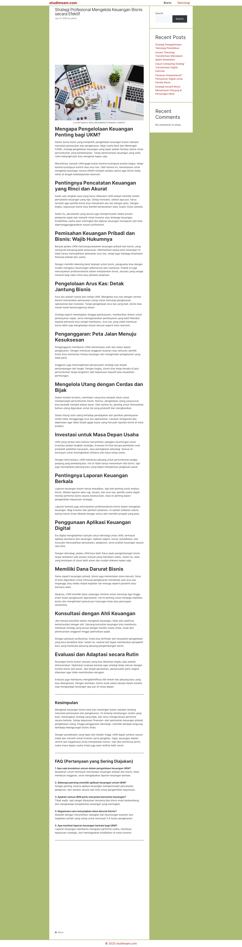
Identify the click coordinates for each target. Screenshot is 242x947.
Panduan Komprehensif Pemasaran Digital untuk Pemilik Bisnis (169, 79)
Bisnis (167, 2)
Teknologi (183, 2)
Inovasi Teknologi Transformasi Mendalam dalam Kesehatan (169, 56)
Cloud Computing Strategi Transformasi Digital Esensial (169, 67)
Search (159, 13)
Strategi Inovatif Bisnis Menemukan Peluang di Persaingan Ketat (168, 90)
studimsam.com (63, 3)
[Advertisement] (99, 44)
